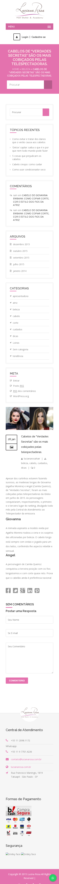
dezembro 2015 (21, 244)
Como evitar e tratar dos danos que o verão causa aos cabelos (29, 140)
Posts (18, 385)
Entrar (16, 380)
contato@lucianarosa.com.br (26, 759)
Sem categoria (20, 349)
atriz (15, 302)
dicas (15, 336)
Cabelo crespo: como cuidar (27, 164)
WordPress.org (21, 396)
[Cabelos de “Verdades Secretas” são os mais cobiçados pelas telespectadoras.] (29, 429)
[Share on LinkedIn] (29, 592)
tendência (18, 356)
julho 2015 (18, 264)
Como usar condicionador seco (29, 169)
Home (15, 69)
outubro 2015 (20, 250)
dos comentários (24, 391)
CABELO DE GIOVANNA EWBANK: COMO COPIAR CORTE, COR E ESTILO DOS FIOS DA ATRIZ (31, 200)
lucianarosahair (32, 458)
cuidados (17, 329)
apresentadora (20, 296)
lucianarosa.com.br (21, 766)
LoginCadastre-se (34, 37)
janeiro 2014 (19, 270)
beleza (26, 69)
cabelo (16, 316)
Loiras (16, 342)
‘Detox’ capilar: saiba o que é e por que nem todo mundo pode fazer (30, 149)
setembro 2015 (21, 257)
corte (15, 322)
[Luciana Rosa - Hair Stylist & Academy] (29, 10)
